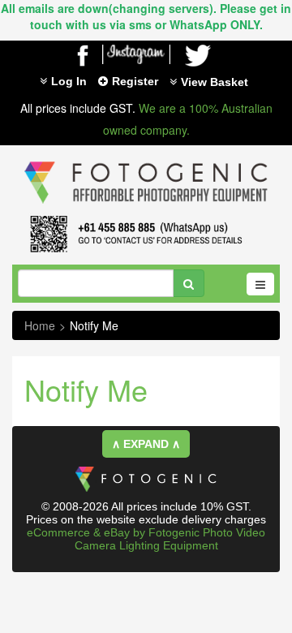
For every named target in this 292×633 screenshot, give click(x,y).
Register (135, 81)
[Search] (188, 283)
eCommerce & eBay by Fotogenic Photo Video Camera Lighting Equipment (146, 539)
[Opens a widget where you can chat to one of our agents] (60, 586)
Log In (69, 81)
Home (39, 325)
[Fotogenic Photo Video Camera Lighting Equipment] (146, 161)
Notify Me (94, 325)
